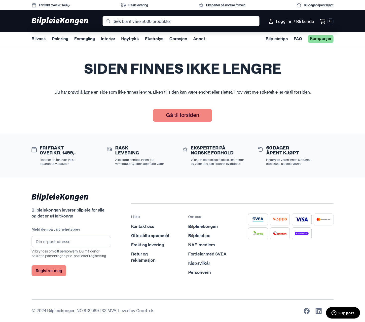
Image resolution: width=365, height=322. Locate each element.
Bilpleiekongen (203, 227)
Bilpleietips (277, 39)
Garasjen (178, 39)
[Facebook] (307, 311)
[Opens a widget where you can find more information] (343, 313)
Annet (199, 39)
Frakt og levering (147, 245)
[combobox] (181, 21)
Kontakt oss (142, 227)
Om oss (194, 217)
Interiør (108, 39)
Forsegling (84, 39)
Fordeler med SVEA (207, 254)
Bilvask (39, 39)
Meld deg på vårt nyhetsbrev (56, 229)
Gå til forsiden (182, 114)
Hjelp (135, 217)
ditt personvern (66, 251)
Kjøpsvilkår (199, 263)
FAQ (298, 39)
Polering (60, 39)
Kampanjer (320, 39)
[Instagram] (319, 311)
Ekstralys (154, 39)
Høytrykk (130, 39)
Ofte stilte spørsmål (150, 236)
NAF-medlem (201, 245)
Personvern (199, 273)
